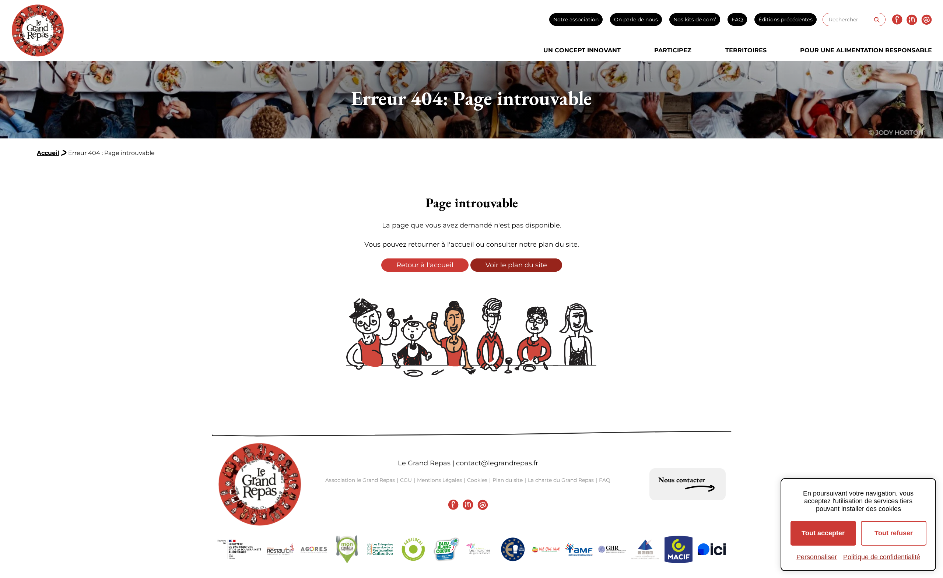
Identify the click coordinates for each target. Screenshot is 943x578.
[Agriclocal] (413, 549)
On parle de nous (636, 19)
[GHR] (612, 549)
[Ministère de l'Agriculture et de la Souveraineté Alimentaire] (239, 549)
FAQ (737, 19)
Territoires (746, 50)
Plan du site (507, 480)
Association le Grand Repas (360, 480)
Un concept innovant (582, 50)
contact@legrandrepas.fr (497, 463)
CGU (406, 480)
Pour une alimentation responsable (866, 50)
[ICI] (712, 549)
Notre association (576, 19)
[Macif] (679, 549)
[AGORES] (314, 549)
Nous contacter (681, 479)
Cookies (477, 480)
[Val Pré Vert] (546, 549)
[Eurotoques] (513, 549)
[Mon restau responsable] (347, 549)
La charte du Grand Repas (561, 480)
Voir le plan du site (516, 265)
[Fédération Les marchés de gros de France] (480, 549)
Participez (672, 50)
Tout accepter (823, 533)
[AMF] (579, 549)
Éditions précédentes (785, 19)
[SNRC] (380, 549)
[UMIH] (645, 549)
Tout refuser (893, 533)
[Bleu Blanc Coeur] (446, 549)
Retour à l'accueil (424, 265)
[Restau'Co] (281, 549)
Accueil (48, 152)
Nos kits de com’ (694, 19)
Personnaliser (816, 557)
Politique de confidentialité (881, 557)
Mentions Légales (439, 480)
